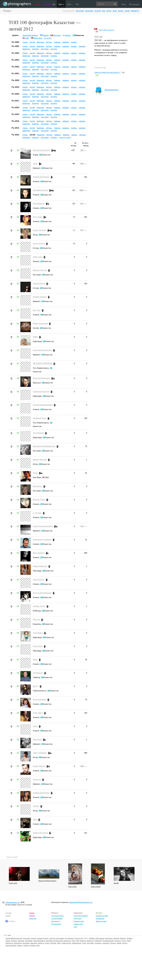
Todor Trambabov (40, 753)
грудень (53, 49)
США (27, 38)
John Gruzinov (39, 579)
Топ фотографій (56, 918)
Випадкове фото (112, 90)
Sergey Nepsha (39, 766)
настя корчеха (39, 243)
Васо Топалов (39, 553)
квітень (49, 42)
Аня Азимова (38, 433)
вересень (26, 49)
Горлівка (129, 938)
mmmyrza (37, 779)
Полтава (53, 943)
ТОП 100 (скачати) (106, 30)
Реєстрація (134, 4)
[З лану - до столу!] (98, 873)
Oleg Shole (37, 739)
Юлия (35, 659)
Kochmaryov (38, 673)
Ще (69, 4)
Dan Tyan (36, 310)
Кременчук (90, 941)
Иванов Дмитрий (40, 459)
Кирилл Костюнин (40, 833)
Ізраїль (68, 35)
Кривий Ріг (135, 11)
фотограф (80, 11)
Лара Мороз (38, 633)
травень (57, 42)
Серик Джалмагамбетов (43, 526)
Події (75, 927)
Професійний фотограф (14, 938)
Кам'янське (67, 941)
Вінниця (122, 938)
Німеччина (37, 38)
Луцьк (124, 941)
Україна (45, 35)
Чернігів (26, 945)
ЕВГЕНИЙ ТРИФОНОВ (42, 363)
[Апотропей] (19, 874)
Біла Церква (100, 938)
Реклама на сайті (102, 916)
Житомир (21, 941)
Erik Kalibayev (39, 203)
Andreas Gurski (39, 606)
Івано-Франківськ (39, 941)
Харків (127, 11)
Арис (35, 819)
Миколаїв (33, 943)
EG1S (35, 473)
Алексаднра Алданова (42, 350)
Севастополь (66, 943)
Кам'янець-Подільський (54, 941)
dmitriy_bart (37, 257)
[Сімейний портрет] (75, 873)
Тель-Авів (90, 943)
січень (25, 42)
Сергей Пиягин (39, 283)
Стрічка (37, 4)
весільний (89, 11)
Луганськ (117, 941)
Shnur (35, 726)
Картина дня (55, 921)
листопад (45, 49)
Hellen (35, 337)
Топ (60, 4)
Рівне (59, 943)
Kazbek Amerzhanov (41, 177)
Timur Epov (37, 217)
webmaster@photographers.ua (80, 902)
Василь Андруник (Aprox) (47, 881)
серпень (82, 46)
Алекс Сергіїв (95, 886)
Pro (77, 4)
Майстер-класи (101, 921)
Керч (73, 941)
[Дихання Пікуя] (49, 873)
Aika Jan (36, 619)
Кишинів (83, 941)
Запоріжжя (28, 941)
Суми (84, 943)
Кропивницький (108, 941)
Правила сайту (79, 921)
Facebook (11, 921)
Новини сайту (78, 924)
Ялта (38, 945)
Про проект (78, 918)
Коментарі (32, 918)
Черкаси (19, 945)
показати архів (65, 137)
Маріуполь (9, 943)
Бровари (116, 938)
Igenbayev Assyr (39, 418)
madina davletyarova (41, 793)
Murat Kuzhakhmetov (41, 378)
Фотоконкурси (56, 924)
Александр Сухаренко (42, 539)
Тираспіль (105, 943)
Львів (115, 11)
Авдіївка (92, 938)
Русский (8, 913)
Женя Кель (37, 486)
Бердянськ (108, 938)
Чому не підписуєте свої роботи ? (107, 72)
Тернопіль (97, 943)
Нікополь (41, 943)
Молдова (57, 35)
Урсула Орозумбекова (42, 593)
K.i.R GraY (37, 513)
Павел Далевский (40, 323)
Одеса (108, 11)
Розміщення (100, 918)
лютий (32, 42)
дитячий (97, 11)
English (8, 916)
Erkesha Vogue (39, 499)
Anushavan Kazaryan (41, 150)
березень (40, 42)
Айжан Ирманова (40, 566)
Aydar (35, 163)
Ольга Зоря (13, 883)
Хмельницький (11, 945)
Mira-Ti (35, 686)
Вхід (123, 4)
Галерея (49, 4)
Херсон (124, 943)
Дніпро (120, 11)
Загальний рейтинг (30, 35)
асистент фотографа (56, 938)
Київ (103, 11)
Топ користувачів (57, 916)
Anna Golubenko (39, 699)
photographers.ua (12, 902)
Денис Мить (38, 713)
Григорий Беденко (40, 190)
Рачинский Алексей (41, 391)
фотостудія (79, 938)
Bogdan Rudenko (40, 297)
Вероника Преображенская (44, 446)
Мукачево (26, 943)
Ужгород (113, 943)
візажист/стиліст (42, 938)
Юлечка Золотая (40, 270)
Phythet (36, 806)
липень (74, 42)
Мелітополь (18, 943)
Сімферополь (76, 943)
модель (33, 938)
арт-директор (69, 938)
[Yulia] (124, 874)
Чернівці (32, 945)
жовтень (35, 49)
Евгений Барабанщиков (43, 405)
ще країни (48, 38)
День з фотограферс (81, 916)
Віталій (116, 883)
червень (65, 42)
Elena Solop (38, 646)
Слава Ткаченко (39, 230)
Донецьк (14, 941)
